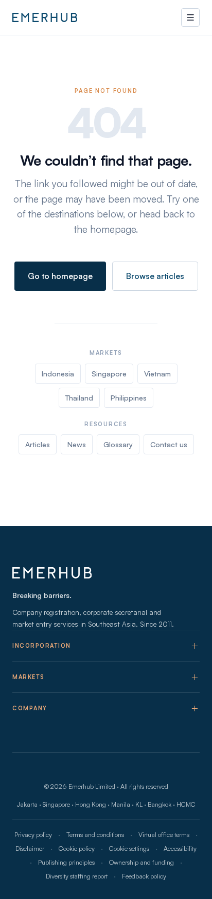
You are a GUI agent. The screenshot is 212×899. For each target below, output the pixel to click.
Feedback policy (144, 876)
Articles (37, 444)
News (76, 444)
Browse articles (155, 276)
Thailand (79, 397)
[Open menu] (190, 17)
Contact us (168, 444)
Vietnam (157, 373)
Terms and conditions (95, 834)
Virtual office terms (163, 834)
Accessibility (180, 848)
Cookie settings (129, 848)
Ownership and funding (141, 862)
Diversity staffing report (77, 876)
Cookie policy (77, 848)
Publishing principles (66, 862)
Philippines (129, 397)
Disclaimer (29, 848)
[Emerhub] (44, 17)
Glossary (118, 444)
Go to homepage (60, 276)
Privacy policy (33, 834)
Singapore (109, 373)
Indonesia (58, 373)
